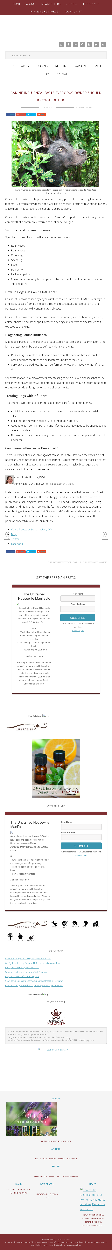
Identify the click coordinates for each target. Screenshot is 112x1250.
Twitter (15, 539)
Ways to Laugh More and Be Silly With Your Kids (26, 972)
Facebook (17, 544)
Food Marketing (34, 716)
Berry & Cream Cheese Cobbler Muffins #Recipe (56, 1176)
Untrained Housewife (56, 28)
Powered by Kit (78, 630)
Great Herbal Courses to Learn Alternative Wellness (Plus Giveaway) (34, 980)
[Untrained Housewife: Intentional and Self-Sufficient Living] (56, 1025)
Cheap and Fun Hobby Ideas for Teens (22, 967)
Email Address (78, 604)
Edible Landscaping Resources (56, 1141)
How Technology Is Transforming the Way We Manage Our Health (34, 985)
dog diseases (93, 562)
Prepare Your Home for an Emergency (22, 976)
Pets (60, 562)
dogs (101, 562)
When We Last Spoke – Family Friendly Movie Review (28, 958)
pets (105, 562)
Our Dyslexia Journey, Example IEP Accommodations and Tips (32, 963)
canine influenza (80, 562)
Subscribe (77, 617)
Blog (14, 534)
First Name (78, 593)
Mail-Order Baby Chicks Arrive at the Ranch (56, 1159)
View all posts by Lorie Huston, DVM (33, 529)
